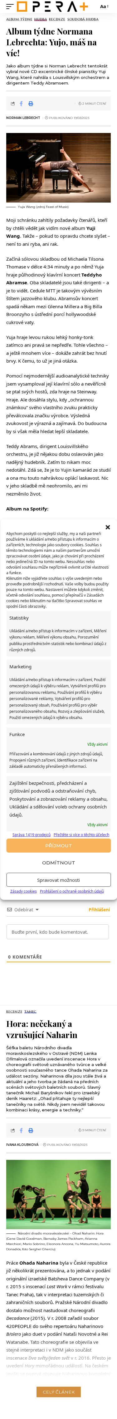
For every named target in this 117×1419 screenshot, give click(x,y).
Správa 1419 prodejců (31, 834)
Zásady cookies (23, 891)
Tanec (30, 1012)
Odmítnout (58, 863)
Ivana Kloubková (22, 1145)
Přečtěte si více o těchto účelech (81, 834)
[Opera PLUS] (52, 6)
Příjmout (58, 846)
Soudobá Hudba (83, 19)
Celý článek (59, 1391)
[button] (108, 527)
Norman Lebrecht (23, 118)
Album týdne (19, 19)
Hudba (40, 19)
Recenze (57, 19)
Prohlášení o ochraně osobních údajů (72, 891)
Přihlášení (98, 910)
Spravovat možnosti (58, 880)
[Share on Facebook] (21, 103)
